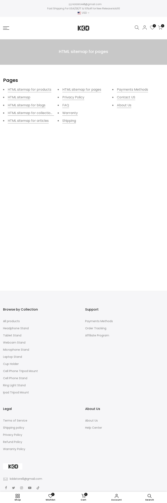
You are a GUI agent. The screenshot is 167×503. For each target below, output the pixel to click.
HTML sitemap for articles (28, 120)
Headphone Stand (16, 328)
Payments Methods (132, 89)
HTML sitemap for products (29, 89)
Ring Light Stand (14, 385)
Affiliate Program (97, 335)
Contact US (126, 97)
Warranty (70, 113)
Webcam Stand (14, 342)
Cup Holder (11, 364)
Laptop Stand (12, 357)
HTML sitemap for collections (31, 113)
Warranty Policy (14, 449)
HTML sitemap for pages (81, 89)
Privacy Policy (73, 97)
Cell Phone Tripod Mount (20, 371)
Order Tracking (95, 328)
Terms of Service (15, 420)
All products (11, 321)
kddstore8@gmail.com (87, 4)
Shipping (69, 120)
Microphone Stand (16, 350)
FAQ (65, 105)
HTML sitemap (19, 97)
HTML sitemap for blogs (26, 105)
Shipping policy (13, 428)
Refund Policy (12, 442)
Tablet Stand (12, 335)
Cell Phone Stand (15, 378)
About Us (124, 105)
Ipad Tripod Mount (16, 392)
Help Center (93, 428)
